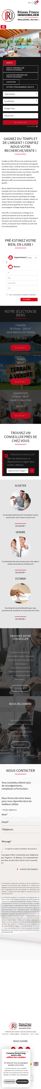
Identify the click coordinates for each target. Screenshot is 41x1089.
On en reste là (20, 1052)
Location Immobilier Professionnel (16, 76)
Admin (37, 1034)
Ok (32, 470)
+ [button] (3, 962)
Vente (9, 63)
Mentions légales (14, 1034)
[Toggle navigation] (3, 27)
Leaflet (19, 1015)
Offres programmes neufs (20, 87)
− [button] (3, 966)
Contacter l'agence (29, 869)
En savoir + (20, 348)
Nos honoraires (25, 1034)
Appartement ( (20, 257)
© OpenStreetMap (35, 1015)
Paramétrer (10, 1082)
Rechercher (20, 122)
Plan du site (5, 1034)
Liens (32, 1034)
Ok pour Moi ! (22, 1082)
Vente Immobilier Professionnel (15, 69)
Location (11, 82)
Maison (17, 267)
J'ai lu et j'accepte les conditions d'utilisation (22, 295)
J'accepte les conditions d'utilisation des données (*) (21, 849)
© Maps (25, 1015)
